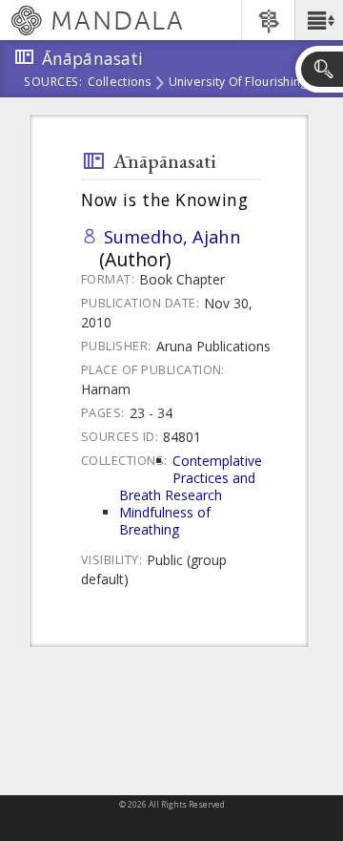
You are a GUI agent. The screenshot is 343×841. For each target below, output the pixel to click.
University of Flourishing (238, 83)
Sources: (53, 83)
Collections (119, 83)
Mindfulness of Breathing (165, 520)
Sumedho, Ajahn (172, 236)
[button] (318, 20)
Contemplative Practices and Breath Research (190, 478)
